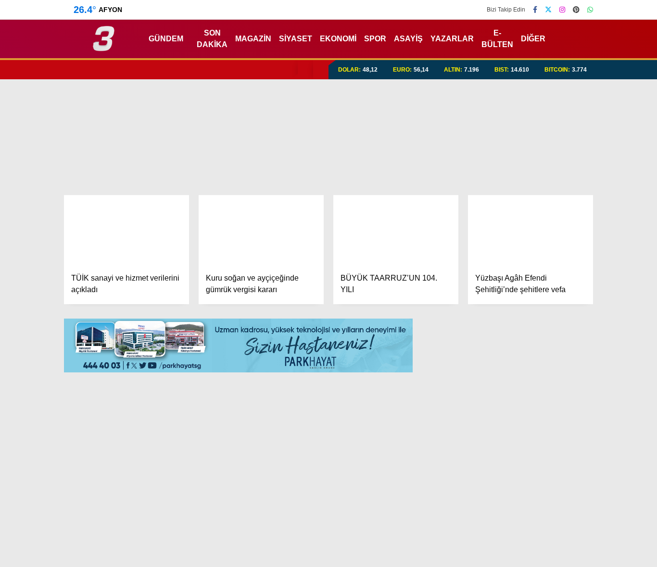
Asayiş (414, 39)
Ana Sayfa (573, 53)
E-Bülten (496, 38)
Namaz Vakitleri (582, 453)
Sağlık (556, 335)
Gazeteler (571, 473)
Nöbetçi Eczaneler (586, 413)
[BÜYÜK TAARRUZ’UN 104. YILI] (395, 230)
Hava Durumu (576, 433)
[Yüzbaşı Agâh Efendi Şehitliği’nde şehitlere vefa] (530, 230)
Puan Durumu (578, 493)
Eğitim (557, 258)
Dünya (557, 277)
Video (563, 73)
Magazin (561, 316)
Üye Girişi (569, 134)
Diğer (531, 39)
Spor (554, 297)
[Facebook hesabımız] (535, 9)
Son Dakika (221, 38)
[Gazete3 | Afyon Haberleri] (103, 46)
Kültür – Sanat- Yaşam (587, 374)
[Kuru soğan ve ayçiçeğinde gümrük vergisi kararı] (261, 230)
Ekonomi (561, 239)
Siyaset (306, 39)
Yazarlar (568, 94)
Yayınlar (568, 174)
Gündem (562, 219)
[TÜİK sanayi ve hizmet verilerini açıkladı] (126, 230)
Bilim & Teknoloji (574, 354)
